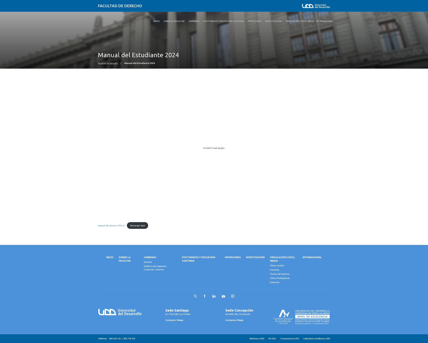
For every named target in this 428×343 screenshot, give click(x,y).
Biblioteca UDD (257, 338)
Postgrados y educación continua (198, 259)
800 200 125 (115, 338)
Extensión (275, 282)
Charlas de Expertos (280, 274)
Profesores (233, 257)
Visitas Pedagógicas (280, 278)
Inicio (109, 257)
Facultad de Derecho (120, 6)
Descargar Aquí (137, 225)
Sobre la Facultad (125, 259)
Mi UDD (272, 338)
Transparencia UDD (289, 338)
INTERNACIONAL (312, 257)
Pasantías (274, 270)
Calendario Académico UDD (316, 338)
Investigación (255, 257)
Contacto (170, 320)
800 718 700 (129, 338)
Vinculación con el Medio (282, 259)
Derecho (148, 262)
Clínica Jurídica (277, 265)
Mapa (180, 320)
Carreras (150, 257)
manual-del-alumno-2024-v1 (111, 225)
